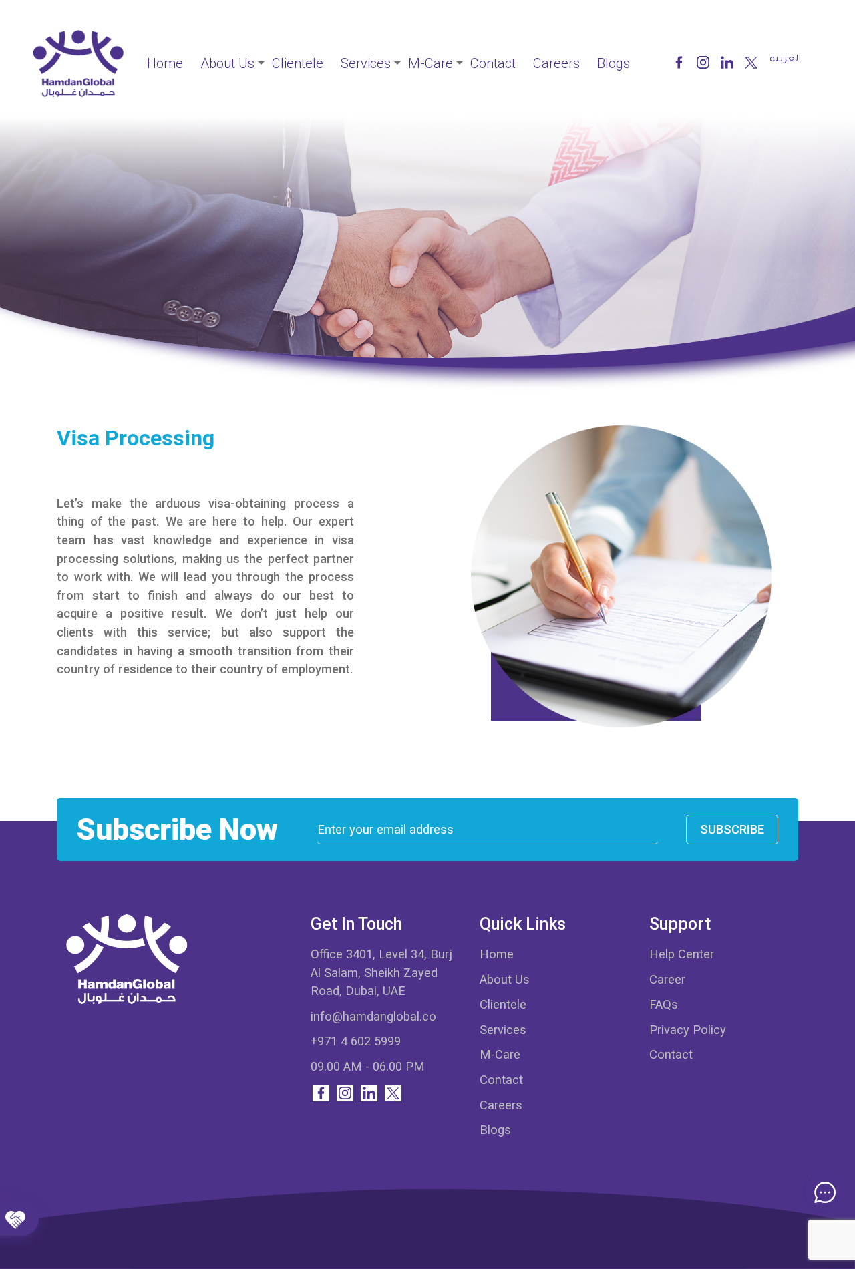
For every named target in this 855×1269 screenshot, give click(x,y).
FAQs (663, 1004)
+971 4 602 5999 (356, 1041)
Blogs (613, 63)
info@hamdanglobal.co (373, 1016)
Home (165, 63)
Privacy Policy (687, 1030)
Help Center (681, 954)
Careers (556, 63)
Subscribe (732, 829)
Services (366, 63)
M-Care (430, 63)
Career (667, 979)
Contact (493, 63)
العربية (785, 60)
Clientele (297, 63)
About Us (227, 63)
